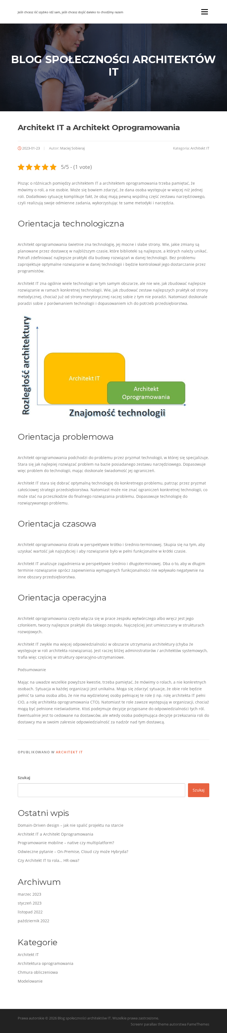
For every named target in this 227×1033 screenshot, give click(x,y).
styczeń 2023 (30, 903)
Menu (204, 11)
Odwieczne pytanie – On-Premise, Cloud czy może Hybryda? (73, 851)
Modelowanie (30, 981)
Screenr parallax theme (150, 1024)
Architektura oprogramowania (45, 963)
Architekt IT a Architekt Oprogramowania (55, 834)
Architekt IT (199, 148)
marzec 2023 (29, 894)
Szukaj (24, 777)
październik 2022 (33, 920)
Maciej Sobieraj (72, 148)
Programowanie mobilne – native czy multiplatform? (66, 842)
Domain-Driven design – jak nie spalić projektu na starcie (70, 825)
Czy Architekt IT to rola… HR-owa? (48, 860)
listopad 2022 (30, 911)
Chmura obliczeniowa (38, 972)
